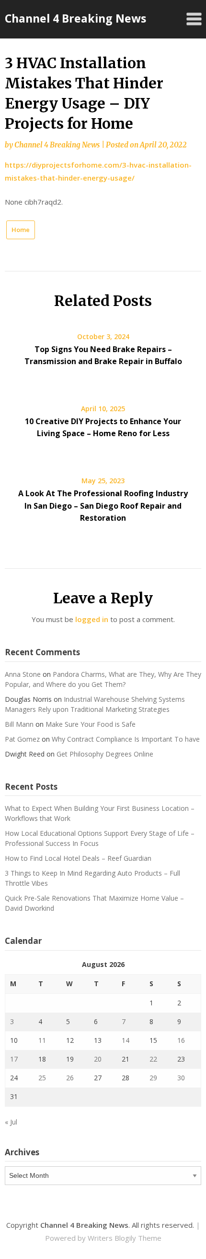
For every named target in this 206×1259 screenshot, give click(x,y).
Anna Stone (23, 674)
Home (20, 229)
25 (42, 1077)
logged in (91, 619)
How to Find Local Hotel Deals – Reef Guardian (78, 858)
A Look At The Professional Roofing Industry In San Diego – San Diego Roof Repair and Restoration (103, 505)
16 (181, 1040)
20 (98, 1058)
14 (125, 1040)
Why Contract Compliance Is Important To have (126, 739)
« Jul (11, 1121)
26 (70, 1077)
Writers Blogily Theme (124, 1238)
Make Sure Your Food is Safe (91, 724)
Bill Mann (19, 724)
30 (181, 1077)
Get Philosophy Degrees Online (105, 753)
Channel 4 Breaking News (75, 18)
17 (14, 1058)
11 (42, 1040)
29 (153, 1077)
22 (153, 1058)
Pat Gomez (22, 739)
